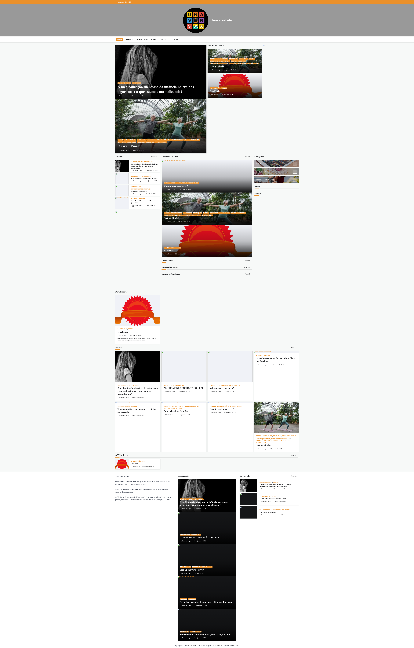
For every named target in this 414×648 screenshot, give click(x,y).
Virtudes (179, 408)
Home (119, 39)
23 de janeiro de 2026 (151, 181)
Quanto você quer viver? (176, 186)
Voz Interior (161, 142)
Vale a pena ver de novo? (139, 191)
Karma (159, 139)
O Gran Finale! (129, 146)
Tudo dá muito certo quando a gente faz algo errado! (205, 634)
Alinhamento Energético (141, 176)
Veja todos (154, 157)
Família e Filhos (124, 83)
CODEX (120, 139)
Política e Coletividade (173, 139)
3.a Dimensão (215, 88)
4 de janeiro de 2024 (227, 94)
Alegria (134, 198)
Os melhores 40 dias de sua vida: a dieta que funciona (206, 602)
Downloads (142, 39)
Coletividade (130, 139)
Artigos (129, 39)
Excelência (215, 91)
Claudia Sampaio (170, 415)
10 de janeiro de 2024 (184, 189)
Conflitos (141, 139)
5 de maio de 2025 (150, 194)
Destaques (137, 83)
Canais (163, 39)
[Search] (296, 39)
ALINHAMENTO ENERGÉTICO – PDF (144, 178)
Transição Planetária (127, 142)
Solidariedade (169, 408)
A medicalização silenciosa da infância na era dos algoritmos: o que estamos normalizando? (144, 166)
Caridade (141, 198)
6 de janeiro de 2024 (137, 150)
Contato (174, 39)
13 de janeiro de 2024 (138, 415)
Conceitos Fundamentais (141, 189)
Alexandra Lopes (124, 96)
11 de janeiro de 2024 (184, 415)
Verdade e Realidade (145, 142)
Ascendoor (218, 645)
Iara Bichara (214, 94)
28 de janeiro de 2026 (138, 96)
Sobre (153, 39)
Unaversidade (221, 20)
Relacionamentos (192, 139)
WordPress (235, 645)
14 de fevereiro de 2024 (277, 365)
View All (248, 157)
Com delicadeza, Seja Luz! (176, 411)
